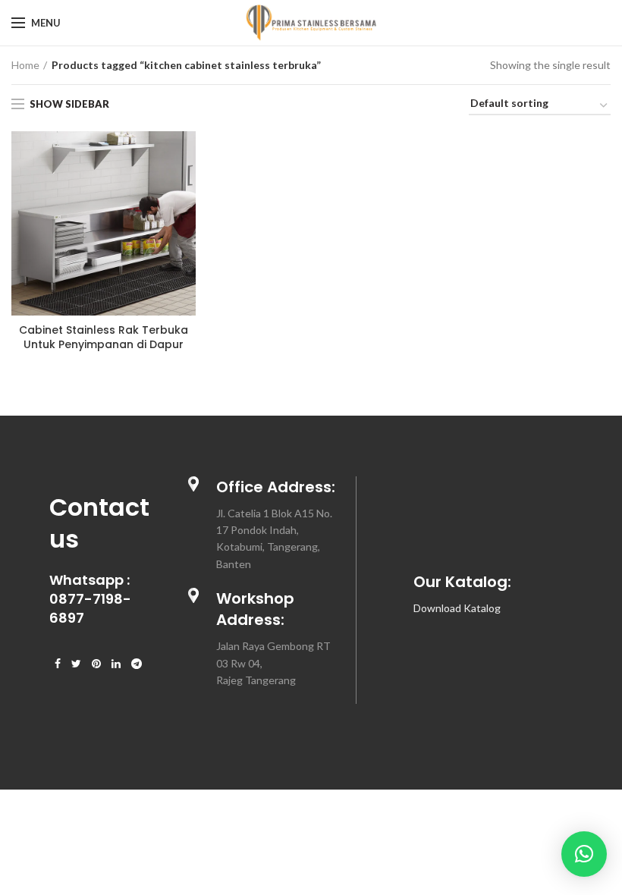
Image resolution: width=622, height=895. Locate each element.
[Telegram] (136, 664)
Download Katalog (457, 607)
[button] (584, 854)
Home (25, 64)
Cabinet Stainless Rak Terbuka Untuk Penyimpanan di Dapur (103, 336)
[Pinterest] (96, 664)
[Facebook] (57, 664)
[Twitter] (76, 664)
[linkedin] (116, 664)
